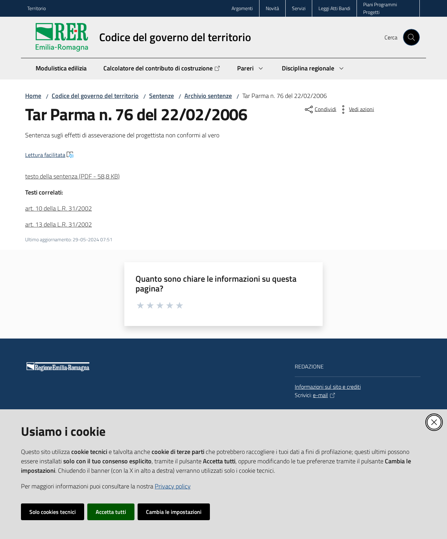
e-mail (320, 395)
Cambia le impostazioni (173, 512)
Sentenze (161, 95)
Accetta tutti (111, 512)
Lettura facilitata (45, 155)
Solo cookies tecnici (52, 512)
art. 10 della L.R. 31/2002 (58, 208)
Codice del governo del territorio (95, 95)
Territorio (36, 8)
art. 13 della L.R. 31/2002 (58, 224)
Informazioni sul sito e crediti (328, 386)
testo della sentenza (72, 176)
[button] (411, 37)
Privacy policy (173, 486)
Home (33, 95)
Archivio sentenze (208, 95)
